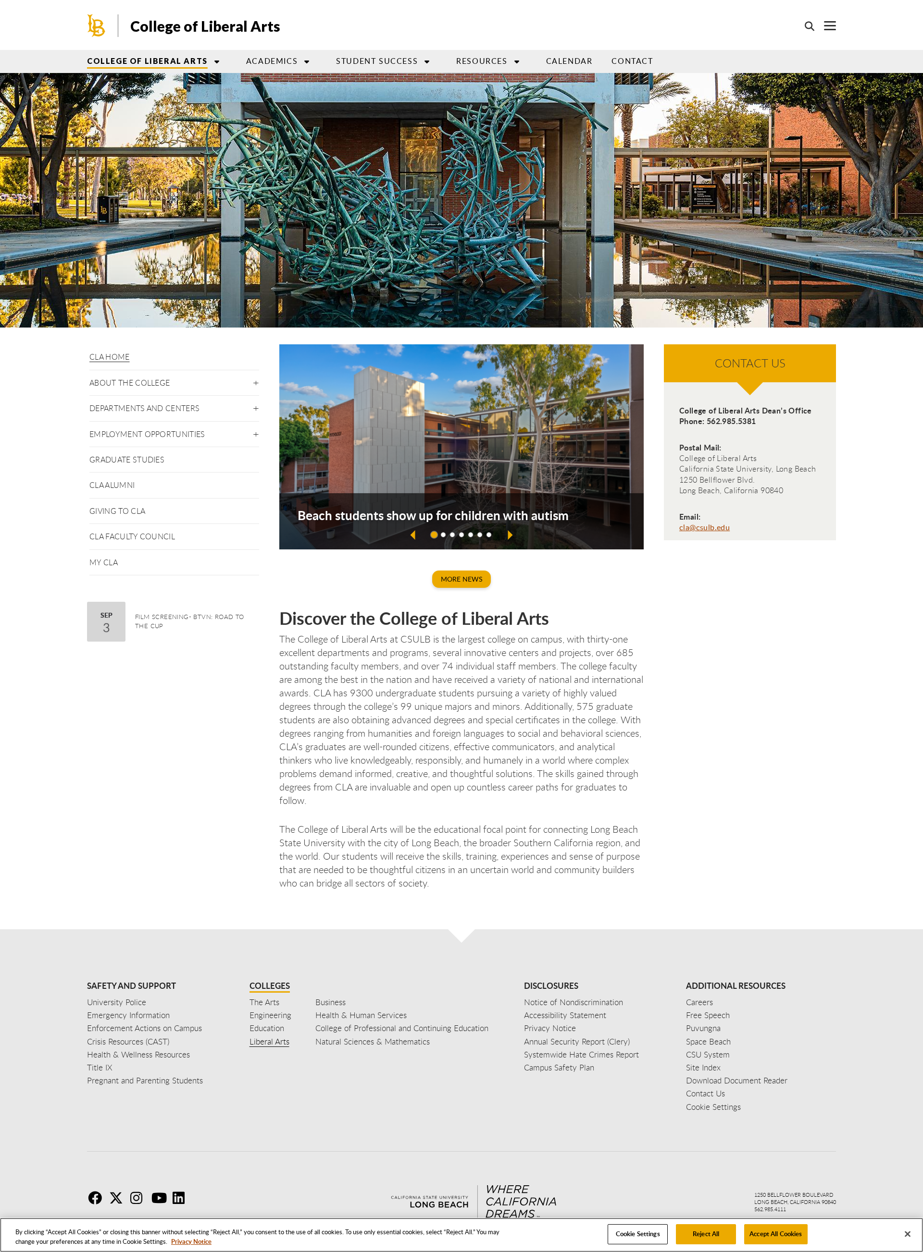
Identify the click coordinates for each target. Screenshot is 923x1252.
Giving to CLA (117, 511)
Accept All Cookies (775, 1233)
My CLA (103, 562)
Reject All (706, 1233)
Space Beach (708, 1041)
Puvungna (703, 1027)
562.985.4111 (770, 1209)
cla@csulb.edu (704, 527)
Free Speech (708, 1015)
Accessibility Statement (565, 1015)
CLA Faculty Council (132, 536)
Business (330, 1002)
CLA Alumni (112, 485)
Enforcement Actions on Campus (144, 1027)
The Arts (264, 1002)
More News (462, 578)
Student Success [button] (377, 61)
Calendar (569, 61)
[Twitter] (118, 1197)
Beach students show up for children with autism (433, 515)
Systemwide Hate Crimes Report (581, 1054)
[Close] (907, 1233)
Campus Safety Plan (559, 1067)
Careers (699, 1002)
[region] (461, 1235)
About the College (129, 382)
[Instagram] (140, 1197)
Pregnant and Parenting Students (145, 1080)
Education (266, 1027)
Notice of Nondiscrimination (573, 1002)
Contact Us (705, 1093)
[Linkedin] (182, 1197)
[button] (256, 381)
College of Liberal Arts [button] (147, 60)
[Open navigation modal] (825, 26)
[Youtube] (161, 1197)
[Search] (804, 25)
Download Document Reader (736, 1080)
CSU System (708, 1054)
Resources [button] (481, 61)
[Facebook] (97, 1197)
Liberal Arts (269, 1041)
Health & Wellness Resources (138, 1054)
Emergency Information (128, 1015)
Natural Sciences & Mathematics (372, 1041)
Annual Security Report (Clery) (577, 1041)
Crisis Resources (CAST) (128, 1041)
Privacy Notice (191, 1241)
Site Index (703, 1067)
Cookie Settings (638, 1233)
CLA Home (109, 357)
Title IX (99, 1067)
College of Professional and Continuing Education (401, 1027)
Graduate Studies (126, 459)
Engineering (270, 1015)
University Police (116, 1002)
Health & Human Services (361, 1015)
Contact (632, 61)
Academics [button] (272, 61)
